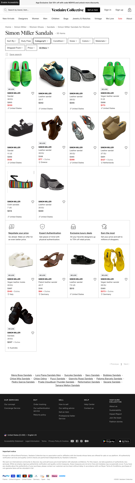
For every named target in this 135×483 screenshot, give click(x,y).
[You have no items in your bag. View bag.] (129, 10)
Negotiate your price (18, 233)
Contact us (89, 408)
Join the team (115, 417)
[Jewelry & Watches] (92, 19)
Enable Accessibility (9, 2)
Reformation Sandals (89, 382)
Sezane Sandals (111, 382)
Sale (120, 18)
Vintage (98, 18)
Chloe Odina (40, 378)
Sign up (119, 9)
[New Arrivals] (16, 19)
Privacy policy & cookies (59, 441)
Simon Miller (20, 27)
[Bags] (70, 19)
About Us (130, 18)
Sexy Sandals (92, 375)
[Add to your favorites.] (32, 93)
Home (8, 27)
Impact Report (115, 414)
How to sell (63, 404)
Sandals (51, 27)
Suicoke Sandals (73, 375)
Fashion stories (115, 421)
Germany (36, 479)
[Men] (49, 19)
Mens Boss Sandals (21, 375)
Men (45, 18)
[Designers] (30, 19)
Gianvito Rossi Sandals (81, 378)
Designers (23, 18)
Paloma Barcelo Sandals (109, 378)
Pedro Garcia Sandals (23, 382)
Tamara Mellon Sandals (67, 385)
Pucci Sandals (57, 378)
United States (27, 479)
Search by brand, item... (18, 9)
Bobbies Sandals (112, 375)
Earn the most (108, 233)
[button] (129, 10)
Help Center (89, 404)
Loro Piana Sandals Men (48, 375)
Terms (44, 441)
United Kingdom (14, 479)
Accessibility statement (13, 441)
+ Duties (46, 159)
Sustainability (115, 410)
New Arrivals (8, 18)
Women (35, 18)
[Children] (61, 19)
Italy (48, 479)
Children (55, 18)
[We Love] (116, 19)
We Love (110, 18)
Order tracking (39, 404)
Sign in (107, 9)
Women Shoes (37, 27)
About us (113, 406)
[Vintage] (104, 19)
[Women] (41, 19)
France (5, 479)
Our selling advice (66, 408)
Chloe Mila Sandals (20, 378)
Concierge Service (12, 408)
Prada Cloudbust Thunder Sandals (56, 382)
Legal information (32, 441)
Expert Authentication (50, 233)
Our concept (9, 404)
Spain (43, 479)
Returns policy (39, 414)
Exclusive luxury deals (81, 233)
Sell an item (93, 9)
